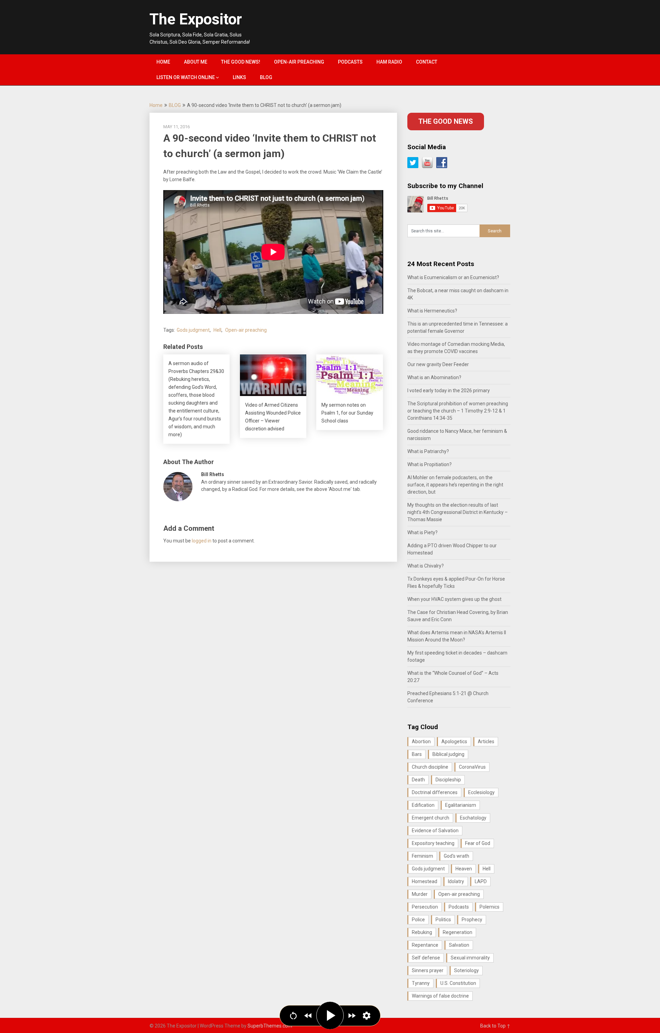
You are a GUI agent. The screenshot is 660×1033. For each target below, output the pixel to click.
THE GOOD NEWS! (240, 62)
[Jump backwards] (308, 1015)
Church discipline (430, 767)
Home (156, 105)
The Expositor (196, 19)
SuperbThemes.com (270, 1026)
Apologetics (454, 741)
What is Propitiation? (429, 464)
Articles (486, 741)
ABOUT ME (195, 62)
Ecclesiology (481, 792)
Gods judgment (193, 330)
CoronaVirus (472, 767)
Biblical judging (448, 754)
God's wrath (456, 856)
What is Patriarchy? (428, 451)
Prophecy (472, 919)
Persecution (425, 907)
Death (418, 779)
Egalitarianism (460, 805)
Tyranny (421, 983)
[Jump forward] (352, 1015)
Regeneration (457, 932)
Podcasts (459, 907)
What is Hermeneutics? (432, 311)
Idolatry (456, 881)
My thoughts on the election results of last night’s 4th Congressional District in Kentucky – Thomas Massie (457, 512)
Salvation (459, 945)
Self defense (426, 957)
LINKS (239, 77)
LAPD (481, 881)
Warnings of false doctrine (440, 996)
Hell (217, 330)
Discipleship (448, 779)
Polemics (489, 907)
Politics (443, 919)
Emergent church (430, 818)
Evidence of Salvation (435, 830)
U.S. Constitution (458, 983)
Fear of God (477, 843)
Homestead (424, 881)
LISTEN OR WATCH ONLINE (185, 77)
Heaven (463, 868)
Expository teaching (433, 843)
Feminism (422, 856)
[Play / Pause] (330, 1015)
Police (418, 919)
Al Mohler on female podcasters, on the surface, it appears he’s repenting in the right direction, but (455, 485)
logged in (201, 540)
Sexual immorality (470, 957)
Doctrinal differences (435, 792)
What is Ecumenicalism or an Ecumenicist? (453, 277)
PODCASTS (350, 62)
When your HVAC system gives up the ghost (454, 599)
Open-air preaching (246, 330)
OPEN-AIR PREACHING (299, 62)
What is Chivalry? (425, 566)
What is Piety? (422, 532)
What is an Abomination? (434, 377)
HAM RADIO (389, 62)
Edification (423, 805)
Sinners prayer (427, 970)
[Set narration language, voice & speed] (366, 1015)
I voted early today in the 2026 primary (448, 390)
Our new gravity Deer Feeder (438, 364)
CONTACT (426, 62)
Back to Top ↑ (495, 1026)
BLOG (266, 77)
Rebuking (422, 932)
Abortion (421, 741)
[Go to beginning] (293, 1015)
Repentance (425, 945)
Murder (420, 894)
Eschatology (473, 818)
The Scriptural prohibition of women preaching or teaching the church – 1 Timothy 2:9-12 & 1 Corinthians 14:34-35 (457, 411)
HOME (163, 62)
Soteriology (466, 970)
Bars (417, 754)
